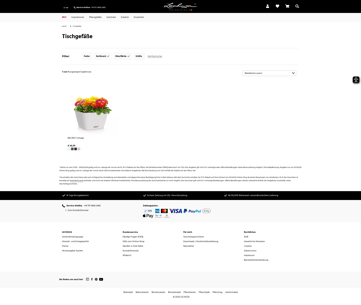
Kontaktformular (131, 251)
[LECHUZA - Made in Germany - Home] (180, 6)
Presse (65, 246)
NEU (64, 17)
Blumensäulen (158, 292)
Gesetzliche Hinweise (254, 241)
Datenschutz (250, 251)
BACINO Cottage (76, 138)
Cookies (248, 246)
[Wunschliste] (277, 8)
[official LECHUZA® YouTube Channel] (101, 279)
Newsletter (188, 246)
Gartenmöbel (231, 292)
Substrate (111, 17)
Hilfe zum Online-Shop (133, 241)
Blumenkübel (174, 292)
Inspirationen (77, 17)
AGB (246, 237)
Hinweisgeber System (72, 251)
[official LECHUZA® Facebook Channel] (92, 279)
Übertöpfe (128, 292)
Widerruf (127, 255)
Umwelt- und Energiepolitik (75, 241)
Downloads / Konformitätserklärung (200, 241)
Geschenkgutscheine (193, 237)
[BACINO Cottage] (91, 108)
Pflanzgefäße (95, 17)
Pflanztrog (217, 292)
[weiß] (69, 149)
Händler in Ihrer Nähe (133, 246)
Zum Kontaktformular (78, 210)
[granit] (72, 149)
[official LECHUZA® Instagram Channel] (87, 279)
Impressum (249, 255)
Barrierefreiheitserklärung (256, 260)
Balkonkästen (142, 292)
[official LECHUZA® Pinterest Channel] (96, 279)
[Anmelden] (267, 8)
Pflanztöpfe (204, 292)
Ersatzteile (139, 17)
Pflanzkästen (190, 292)
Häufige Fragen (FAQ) (133, 237)
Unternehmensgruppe (72, 237)
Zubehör (125, 17)
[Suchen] (297, 8)
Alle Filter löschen (155, 56)
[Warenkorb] (287, 8)
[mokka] (75, 149)
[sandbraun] (78, 149)
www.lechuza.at (76, 180)
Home (64, 26)
